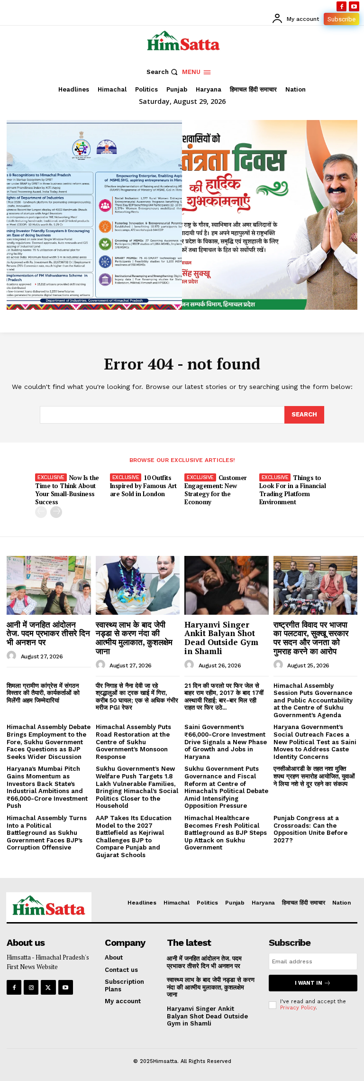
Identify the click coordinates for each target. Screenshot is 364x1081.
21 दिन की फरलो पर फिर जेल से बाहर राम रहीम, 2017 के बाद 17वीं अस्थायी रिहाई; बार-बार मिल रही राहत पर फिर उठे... (224, 696)
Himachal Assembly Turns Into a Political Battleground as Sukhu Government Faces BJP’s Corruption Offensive (47, 832)
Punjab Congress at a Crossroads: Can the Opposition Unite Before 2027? (310, 829)
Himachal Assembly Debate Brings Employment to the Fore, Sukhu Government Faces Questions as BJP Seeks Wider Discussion (49, 741)
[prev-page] (41, 512)
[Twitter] (48, 987)
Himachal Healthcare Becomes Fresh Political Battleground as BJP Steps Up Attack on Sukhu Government (225, 832)
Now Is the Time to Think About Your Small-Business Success (67, 489)
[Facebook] (342, 6)
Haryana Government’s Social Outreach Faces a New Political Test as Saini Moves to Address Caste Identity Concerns (314, 741)
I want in (308, 983)
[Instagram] (31, 987)
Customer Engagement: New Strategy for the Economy (215, 489)
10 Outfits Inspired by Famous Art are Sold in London (143, 485)
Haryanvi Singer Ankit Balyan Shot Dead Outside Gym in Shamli (221, 637)
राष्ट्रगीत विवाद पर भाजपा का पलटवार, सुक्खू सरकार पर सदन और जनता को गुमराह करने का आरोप (310, 637)
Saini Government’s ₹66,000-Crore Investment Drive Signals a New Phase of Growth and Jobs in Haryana (225, 741)
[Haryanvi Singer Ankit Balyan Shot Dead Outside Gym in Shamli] (226, 585)
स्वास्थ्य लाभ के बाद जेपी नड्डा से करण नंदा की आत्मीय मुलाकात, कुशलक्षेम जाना (134, 637)
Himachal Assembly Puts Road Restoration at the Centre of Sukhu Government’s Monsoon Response (133, 741)
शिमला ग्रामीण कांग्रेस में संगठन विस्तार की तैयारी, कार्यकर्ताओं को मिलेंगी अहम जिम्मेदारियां (43, 693)
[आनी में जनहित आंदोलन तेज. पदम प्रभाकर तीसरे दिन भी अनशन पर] (49, 585)
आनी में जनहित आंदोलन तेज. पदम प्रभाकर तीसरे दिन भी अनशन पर (48, 633)
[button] (163, 72)
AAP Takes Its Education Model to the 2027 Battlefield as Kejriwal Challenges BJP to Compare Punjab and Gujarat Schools (134, 836)
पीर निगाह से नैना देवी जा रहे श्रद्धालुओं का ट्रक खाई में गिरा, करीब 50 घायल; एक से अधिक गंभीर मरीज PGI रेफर (137, 696)
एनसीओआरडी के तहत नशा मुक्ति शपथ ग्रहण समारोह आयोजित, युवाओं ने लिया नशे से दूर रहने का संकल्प (314, 776)
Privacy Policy (298, 1008)
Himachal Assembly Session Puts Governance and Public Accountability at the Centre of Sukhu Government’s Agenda (313, 700)
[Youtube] (354, 6)
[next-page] (56, 512)
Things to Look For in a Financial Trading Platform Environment (292, 489)
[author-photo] (13, 656)
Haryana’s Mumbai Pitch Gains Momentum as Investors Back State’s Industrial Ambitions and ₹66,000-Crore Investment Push (47, 787)
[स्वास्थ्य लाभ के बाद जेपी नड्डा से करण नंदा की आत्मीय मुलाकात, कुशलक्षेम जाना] (138, 585)
